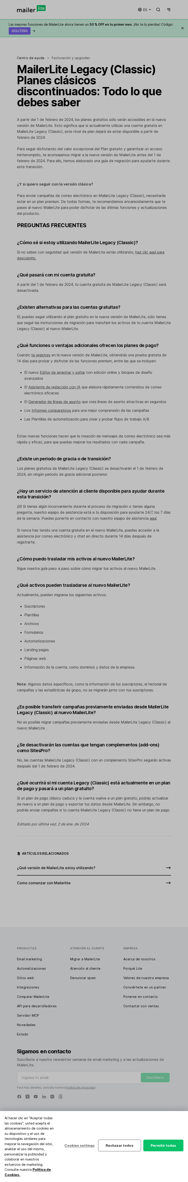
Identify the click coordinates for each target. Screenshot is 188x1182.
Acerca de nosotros (139, 959)
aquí (153, 518)
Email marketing (29, 959)
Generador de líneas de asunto (54, 401)
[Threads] (60, 1096)
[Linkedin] (44, 1096)
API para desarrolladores (37, 1006)
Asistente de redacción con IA (54, 387)
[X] (27, 1096)
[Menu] (168, 9)
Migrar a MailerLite (85, 959)
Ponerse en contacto (140, 997)
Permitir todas (163, 1145)
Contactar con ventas (141, 1006)
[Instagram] (52, 1096)
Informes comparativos (51, 410)
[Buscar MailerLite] (158, 9)
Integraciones (28, 987)
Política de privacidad (80, 1087)
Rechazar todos (119, 1145)
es (145, 10)
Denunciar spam (83, 978)
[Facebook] (19, 1096)
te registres (40, 355)
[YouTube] (35, 1096)
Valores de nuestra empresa (146, 978)
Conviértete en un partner (144, 987)
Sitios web (25, 978)
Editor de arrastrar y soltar (62, 372)
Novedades (26, 1025)
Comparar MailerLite (33, 997)
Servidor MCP (28, 1015)
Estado (22, 1034)
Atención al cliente (85, 968)
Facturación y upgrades (71, 58)
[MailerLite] (31, 8)
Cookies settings (79, 1145)
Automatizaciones (31, 968)
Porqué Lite (132, 968)
